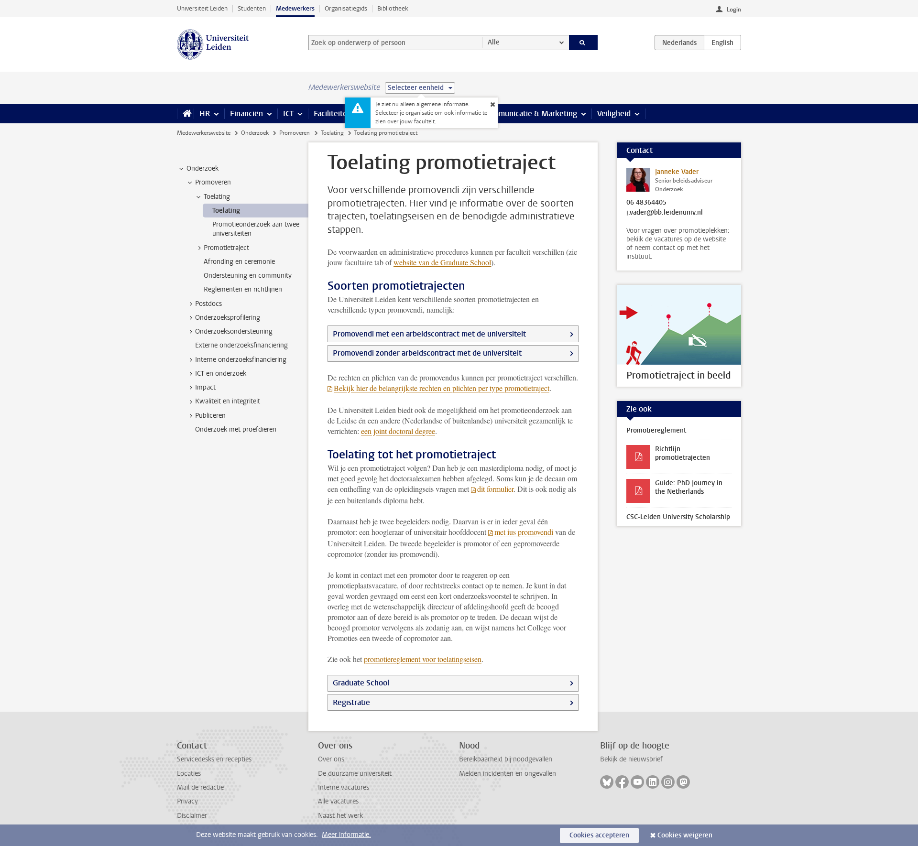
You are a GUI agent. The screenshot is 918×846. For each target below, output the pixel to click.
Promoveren (294, 133)
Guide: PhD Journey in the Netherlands (688, 487)
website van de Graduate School (442, 262)
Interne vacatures (343, 787)
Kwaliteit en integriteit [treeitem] (227, 401)
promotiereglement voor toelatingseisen (422, 659)
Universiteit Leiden (202, 8)
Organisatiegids (346, 8)
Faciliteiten (332, 113)
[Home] (185, 113)
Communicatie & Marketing (530, 113)
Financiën (246, 113)
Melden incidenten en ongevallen (507, 773)
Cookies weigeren (684, 835)
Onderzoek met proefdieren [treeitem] (235, 429)
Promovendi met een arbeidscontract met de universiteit (429, 334)
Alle (494, 42)
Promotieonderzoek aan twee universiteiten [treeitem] (255, 229)
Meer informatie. (346, 834)
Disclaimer (192, 815)
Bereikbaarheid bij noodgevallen (505, 759)
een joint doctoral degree (398, 431)
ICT (288, 113)
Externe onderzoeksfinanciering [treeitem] (241, 345)
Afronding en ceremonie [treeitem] (239, 261)
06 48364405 (646, 202)
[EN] (722, 42)
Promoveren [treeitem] (213, 182)
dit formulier (495, 489)
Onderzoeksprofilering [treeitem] (227, 317)
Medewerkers (295, 8)
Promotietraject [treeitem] (226, 247)
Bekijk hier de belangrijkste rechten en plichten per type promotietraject (441, 388)
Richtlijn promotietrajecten (682, 453)
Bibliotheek (392, 8)
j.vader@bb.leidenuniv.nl (664, 212)
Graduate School (361, 683)
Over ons (331, 759)
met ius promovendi (523, 532)
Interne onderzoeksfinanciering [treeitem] (240, 359)
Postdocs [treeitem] (208, 303)
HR (204, 113)
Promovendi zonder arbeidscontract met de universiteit (427, 353)
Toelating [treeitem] (217, 196)
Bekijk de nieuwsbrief (631, 759)
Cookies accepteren (599, 835)
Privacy (187, 801)
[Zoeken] (583, 42)
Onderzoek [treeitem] (202, 168)
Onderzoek (255, 133)
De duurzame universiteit (355, 773)
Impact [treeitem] (205, 387)
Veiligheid (614, 113)
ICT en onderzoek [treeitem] (220, 373)
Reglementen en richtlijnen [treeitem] (243, 289)
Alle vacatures (338, 801)
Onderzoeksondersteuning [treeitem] (234, 331)
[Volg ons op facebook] (622, 782)
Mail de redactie (200, 787)
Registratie (351, 702)
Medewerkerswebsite (203, 133)
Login (734, 9)
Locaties (189, 773)
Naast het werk (340, 815)
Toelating (332, 133)
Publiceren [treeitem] (210, 415)
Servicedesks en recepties (214, 759)
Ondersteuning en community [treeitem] (248, 275)
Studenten (252, 8)
